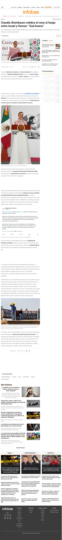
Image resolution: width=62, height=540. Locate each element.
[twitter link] (8, 515)
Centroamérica (19, 523)
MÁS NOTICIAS (20, 448)
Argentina (20, 7)
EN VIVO (11, 16)
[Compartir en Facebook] (26, 67)
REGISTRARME (48, 7)
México (42, 7)
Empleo (31, 512)
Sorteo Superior (28, 16)
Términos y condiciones (54, 510)
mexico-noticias (5, 379)
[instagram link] (10, 515)
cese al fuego (26, 376)
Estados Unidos (26, 7)
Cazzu (23, 16)
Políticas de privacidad (54, 512)
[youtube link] (5, 518)
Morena (33, 376)
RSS (19, 527)
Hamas (14, 376)
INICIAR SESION (57, 7)
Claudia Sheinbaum (6, 376)
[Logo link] (31, 12)
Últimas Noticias (19, 525)
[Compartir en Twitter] (29, 67)
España (38, 7)
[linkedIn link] (10, 518)
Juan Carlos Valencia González (48, 16)
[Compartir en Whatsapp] (24, 67)
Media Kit (42, 519)
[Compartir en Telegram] (35, 67)
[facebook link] (5, 515)
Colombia (33, 7)
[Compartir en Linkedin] (32, 67)
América (19, 510)
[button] (2, 7)
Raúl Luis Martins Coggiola (37, 16)
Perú (19, 521)
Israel (19, 376)
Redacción (31, 510)
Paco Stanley (57, 16)
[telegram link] (8, 518)
